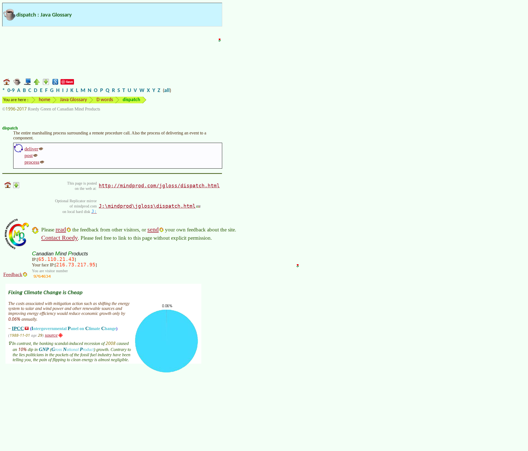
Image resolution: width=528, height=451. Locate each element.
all (167, 90)
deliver (31, 149)
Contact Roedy (59, 237)
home (44, 99)
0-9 (11, 90)
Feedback (12, 274)
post (28, 155)
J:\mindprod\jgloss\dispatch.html (147, 206)
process (31, 162)
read (61, 229)
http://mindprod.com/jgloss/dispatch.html (159, 185)
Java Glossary (73, 99)
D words (105, 99)
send (153, 229)
